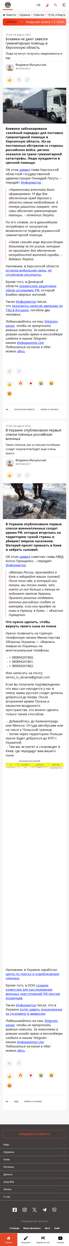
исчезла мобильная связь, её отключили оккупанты (29, 272)
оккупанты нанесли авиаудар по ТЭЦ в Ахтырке (34, 308)
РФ (7, 409)
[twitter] (34, 1210)
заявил (24, 170)
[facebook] (15, 1210)
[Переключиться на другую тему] (47, 5)
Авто (47, 1228)
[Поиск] (55, 5)
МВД (16, 1101)
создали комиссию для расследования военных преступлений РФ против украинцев (33, 991)
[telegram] (44, 1210)
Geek (57, 1228)
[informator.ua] (8, 5)
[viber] (54, 1210)
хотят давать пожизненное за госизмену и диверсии (34, 1011)
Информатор (31, 182)
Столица (14, 1228)
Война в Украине (49, 409)
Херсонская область (24, 409)
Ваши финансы (32, 1228)
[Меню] (64, 5)
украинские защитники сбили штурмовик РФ (31, 288)
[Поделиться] (18, 79)
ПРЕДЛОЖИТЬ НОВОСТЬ (34, 1134)
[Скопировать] (27, 79)
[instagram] (24, 1210)
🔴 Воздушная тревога (36, 22)
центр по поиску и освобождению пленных (32, 976)
